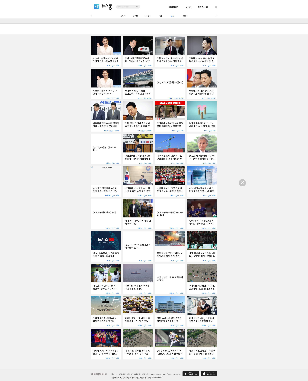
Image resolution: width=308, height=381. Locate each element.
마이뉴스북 (203, 6)
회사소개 (114, 374)
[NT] (96, 6)
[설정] (216, 7)
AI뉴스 (123, 16)
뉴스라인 (148, 16)
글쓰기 (188, 6)
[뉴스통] (107, 7)
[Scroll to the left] (92, 16)
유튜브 (185, 16)
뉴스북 (135, 16)
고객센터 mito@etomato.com (153, 374)
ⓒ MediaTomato (173, 374)
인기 (160, 16)
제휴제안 (122, 374)
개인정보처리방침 (133, 374)
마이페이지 (174, 6)
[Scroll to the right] (215, 16)
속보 (172, 16)
